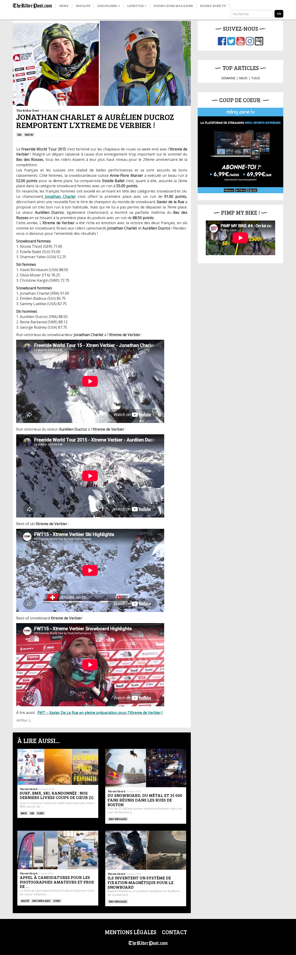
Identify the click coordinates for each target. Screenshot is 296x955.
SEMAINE (228, 78)
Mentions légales (130, 932)
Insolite (83, 5)
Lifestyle (135, 5)
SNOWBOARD (118, 819)
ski (19, 134)
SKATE (25, 901)
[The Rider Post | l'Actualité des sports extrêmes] (32, 6)
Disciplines (107, 5)
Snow (29, 134)
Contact (174, 932)
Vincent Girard (28, 789)
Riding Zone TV (213, 5)
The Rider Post (27, 110)
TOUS (255, 78)
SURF (40, 813)
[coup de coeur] (240, 150)
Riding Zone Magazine (173, 5)
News (63, 5)
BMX (24, 813)
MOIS (243, 78)
